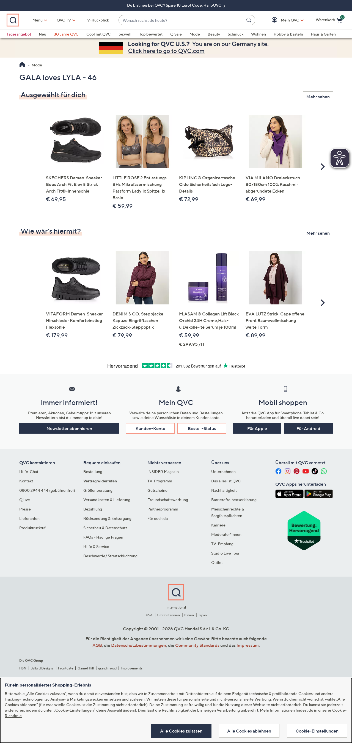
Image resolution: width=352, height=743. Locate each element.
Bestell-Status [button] (202, 428)
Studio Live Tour (225, 553)
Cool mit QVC (98, 34)
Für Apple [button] (257, 428)
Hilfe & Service (96, 546)
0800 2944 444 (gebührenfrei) (47, 490)
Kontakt (26, 481)
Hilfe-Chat (28, 471)
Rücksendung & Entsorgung (107, 518)
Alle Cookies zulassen (181, 731)
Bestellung (92, 471)
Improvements (131, 668)
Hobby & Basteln (288, 34)
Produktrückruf (32, 527)
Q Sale (176, 34)
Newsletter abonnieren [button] (69, 428)
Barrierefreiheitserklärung (234, 499)
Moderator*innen (226, 534)
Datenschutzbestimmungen (138, 645)
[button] (282, 20)
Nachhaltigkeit (224, 490)
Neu (42, 34)
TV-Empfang (222, 543)
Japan (202, 615)
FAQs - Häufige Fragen (103, 537)
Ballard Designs (42, 668)
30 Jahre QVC (66, 34)
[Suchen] (249, 20)
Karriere (218, 525)
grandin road (107, 668)
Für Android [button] (308, 428)
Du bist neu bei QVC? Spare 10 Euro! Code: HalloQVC (174, 5)
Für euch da (157, 518)
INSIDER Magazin (163, 471)
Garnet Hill (86, 668)
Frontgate (65, 668)
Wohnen (258, 34)
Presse (25, 509)
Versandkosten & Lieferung (106, 499)
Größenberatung (97, 490)
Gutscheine (157, 490)
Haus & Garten (323, 34)
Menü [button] (37, 20)
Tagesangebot (19, 34)
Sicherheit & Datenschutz (105, 527)
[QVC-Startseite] (22, 65)
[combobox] (181, 20)
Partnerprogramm (162, 509)
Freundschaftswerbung (167, 499)
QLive (24, 499)
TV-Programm (159, 481)
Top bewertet (151, 34)
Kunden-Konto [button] (150, 428)
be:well (125, 34)
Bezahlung (92, 509)
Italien (189, 615)
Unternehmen (223, 471)
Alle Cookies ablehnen (249, 731)
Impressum (248, 645)
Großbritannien (168, 615)
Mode (194, 34)
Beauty (214, 34)
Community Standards (197, 645)
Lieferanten (29, 518)
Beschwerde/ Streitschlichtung (110, 555)
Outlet (217, 562)
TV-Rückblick (97, 20)
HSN (22, 668)
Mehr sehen (318, 96)
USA (149, 615)
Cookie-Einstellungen (317, 731)
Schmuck (235, 34)
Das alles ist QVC (226, 481)
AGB (97, 645)
